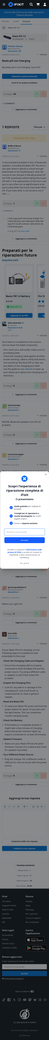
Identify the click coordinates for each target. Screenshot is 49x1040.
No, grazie (24, 563)
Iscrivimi (24, 540)
